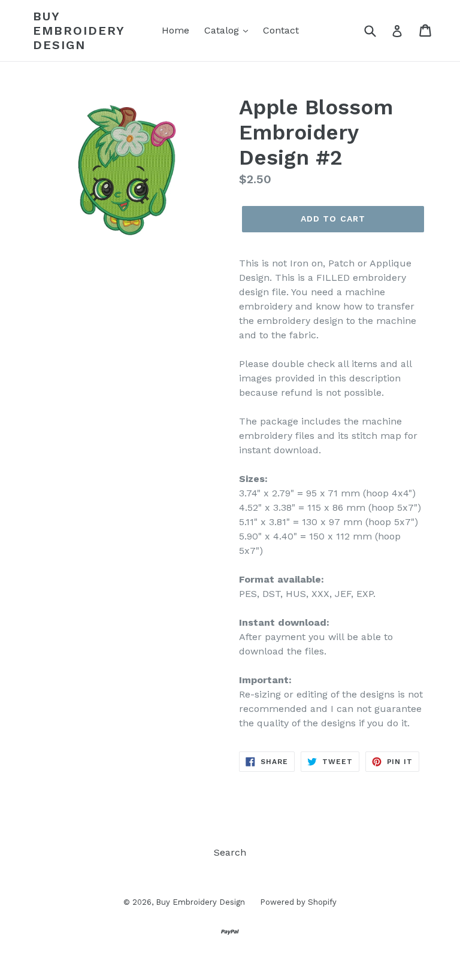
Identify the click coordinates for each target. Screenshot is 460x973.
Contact (281, 30)
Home (175, 30)
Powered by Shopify (298, 902)
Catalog (223, 30)
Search (230, 852)
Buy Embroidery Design (79, 30)
